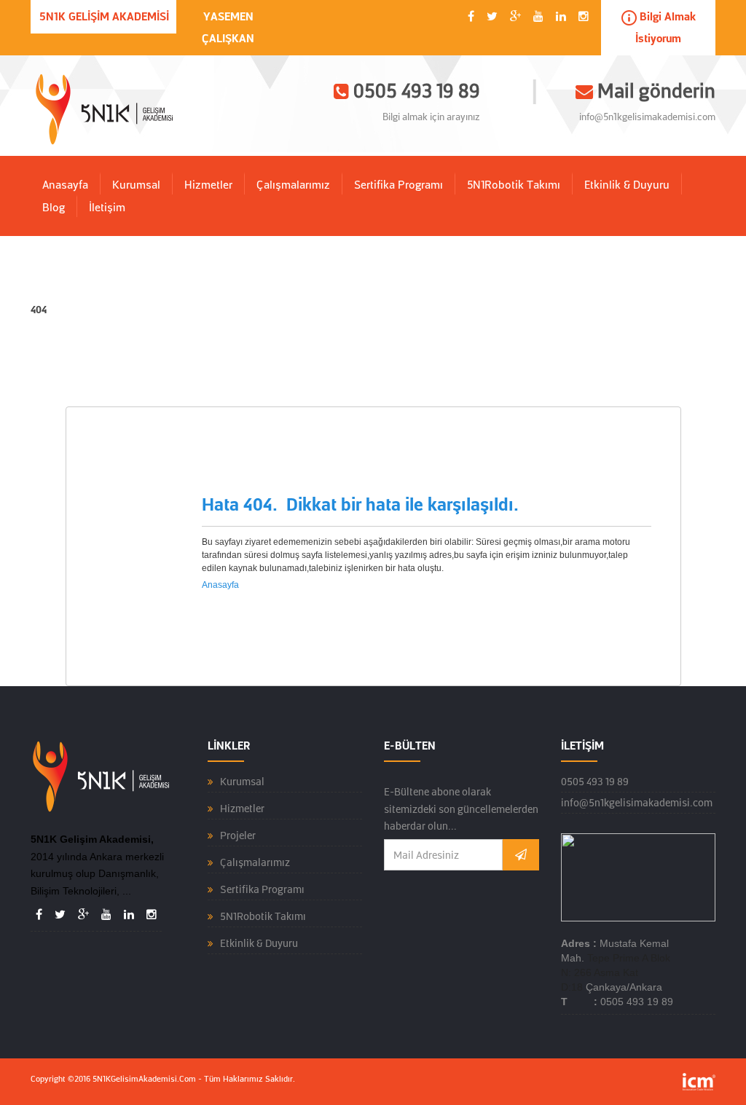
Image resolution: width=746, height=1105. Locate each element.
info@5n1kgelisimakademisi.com (647, 116)
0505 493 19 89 (595, 781)
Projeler (238, 835)
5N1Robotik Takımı (513, 185)
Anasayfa (65, 185)
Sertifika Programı (398, 185)
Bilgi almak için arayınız (431, 116)
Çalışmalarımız (293, 185)
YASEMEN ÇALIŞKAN (228, 27)
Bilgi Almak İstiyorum (665, 27)
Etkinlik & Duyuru (627, 185)
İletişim (107, 207)
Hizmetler (208, 185)
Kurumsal (136, 185)
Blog (53, 207)
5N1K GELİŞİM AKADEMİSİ (104, 16)
